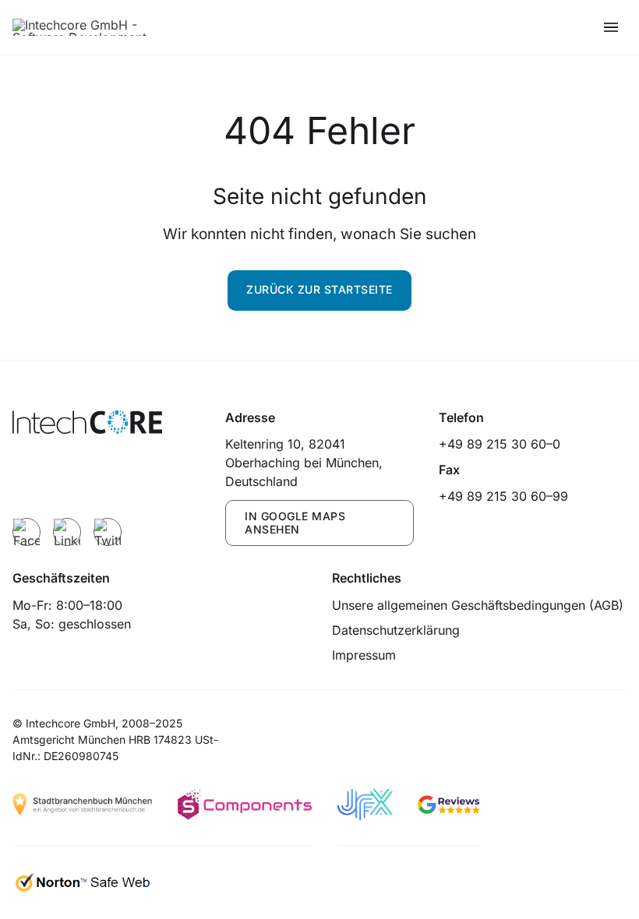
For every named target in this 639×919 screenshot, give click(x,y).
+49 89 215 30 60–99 (503, 496)
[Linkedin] (67, 532)
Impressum (364, 655)
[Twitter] (108, 532)
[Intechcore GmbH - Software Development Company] (90, 27)
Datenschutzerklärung (396, 630)
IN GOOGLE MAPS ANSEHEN (295, 522)
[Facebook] (26, 532)
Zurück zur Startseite (319, 289)
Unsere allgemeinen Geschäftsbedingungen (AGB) (477, 605)
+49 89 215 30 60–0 (499, 444)
